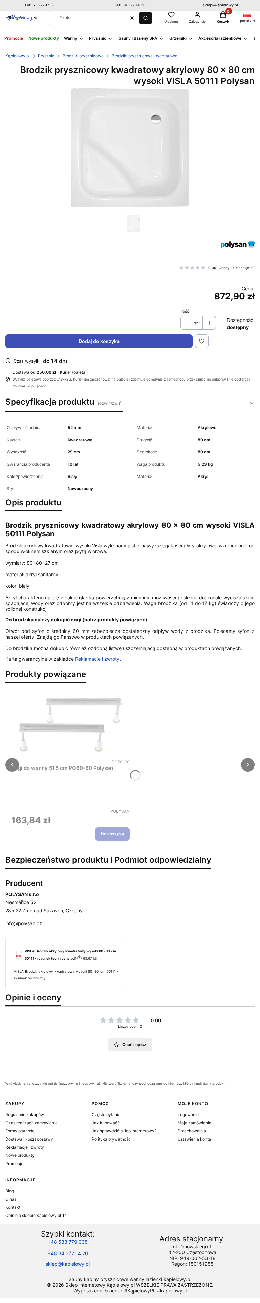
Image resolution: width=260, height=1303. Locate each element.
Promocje (14, 1163)
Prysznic (46, 55)
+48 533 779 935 (39, 5)
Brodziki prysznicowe (83, 55)
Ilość (184, 311)
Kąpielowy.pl (17, 55)
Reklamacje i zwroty (97, 659)
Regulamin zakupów (24, 1114)
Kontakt (12, 1207)
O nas (10, 1199)
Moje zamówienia (194, 1122)
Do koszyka (112, 833)
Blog (9, 1190)
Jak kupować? (106, 1122)
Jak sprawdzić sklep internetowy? (124, 1130)
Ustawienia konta (194, 1139)
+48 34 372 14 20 (130, 5)
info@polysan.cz (23, 923)
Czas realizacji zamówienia (31, 1122)
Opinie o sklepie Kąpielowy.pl (33, 1215)
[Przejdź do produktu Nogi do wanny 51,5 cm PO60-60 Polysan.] (70, 723)
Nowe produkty (20, 1155)
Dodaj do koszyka (99, 341)
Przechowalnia (192, 1130)
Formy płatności (20, 1130)
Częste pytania (106, 1114)
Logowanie (188, 1114)
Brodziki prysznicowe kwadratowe (144, 55)
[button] (145, 18)
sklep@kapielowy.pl (220, 5)
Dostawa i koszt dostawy (29, 1139)
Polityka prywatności (112, 1139)
